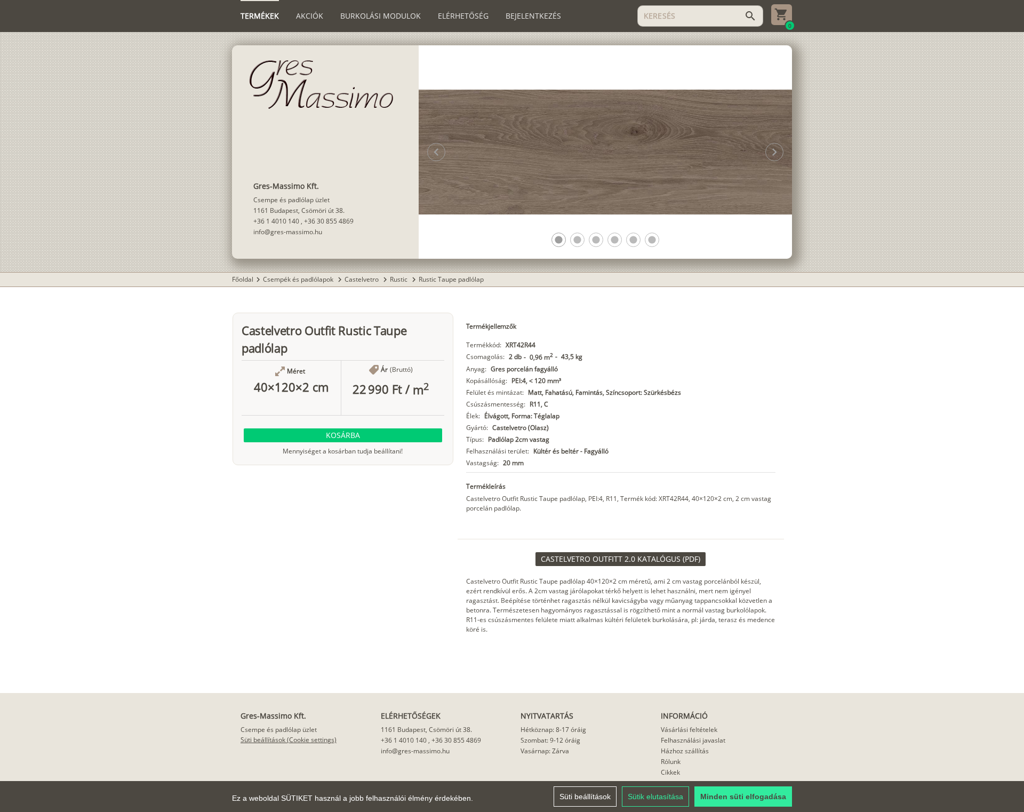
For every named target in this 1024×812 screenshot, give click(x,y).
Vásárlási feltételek (689, 729)
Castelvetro (362, 279)
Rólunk (671, 761)
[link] (620, 559)
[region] (512, 796)
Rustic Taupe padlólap (451, 279)
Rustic (399, 279)
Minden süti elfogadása (743, 796)
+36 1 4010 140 (276, 221)
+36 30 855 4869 (329, 221)
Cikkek (670, 772)
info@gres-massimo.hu (287, 231)
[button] (558, 240)
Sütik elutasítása (655, 796)
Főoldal (242, 279)
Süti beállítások (585, 796)
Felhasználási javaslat (693, 740)
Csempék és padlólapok (299, 279)
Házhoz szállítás (685, 750)
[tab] (259, 16)
